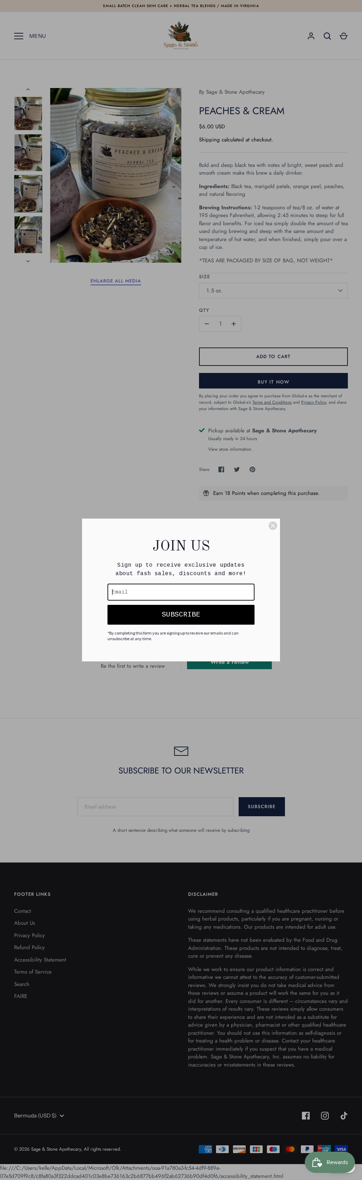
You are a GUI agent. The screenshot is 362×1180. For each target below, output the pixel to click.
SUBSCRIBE (181, 615)
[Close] (273, 525)
